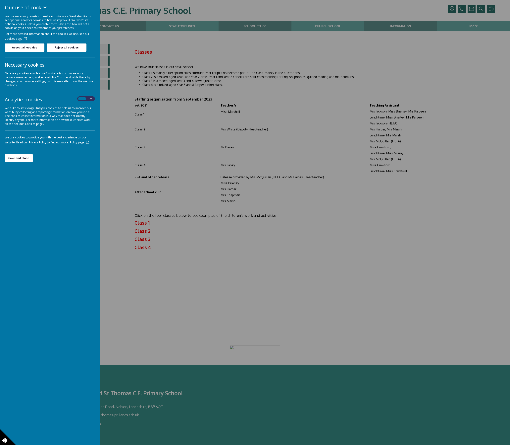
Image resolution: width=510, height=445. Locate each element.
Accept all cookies (24, 47)
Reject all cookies (67, 47)
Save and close (18, 158)
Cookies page (13, 38)
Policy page (77, 142)
